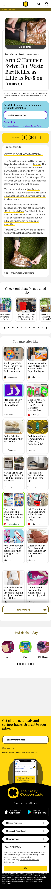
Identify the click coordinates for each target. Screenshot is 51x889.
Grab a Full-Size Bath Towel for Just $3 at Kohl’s (13, 439)
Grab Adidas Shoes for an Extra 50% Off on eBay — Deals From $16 (36, 440)
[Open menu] (10, 4)
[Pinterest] (31, 137)
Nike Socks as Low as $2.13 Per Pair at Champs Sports (13, 402)
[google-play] (37, 812)
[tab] (8, 327)
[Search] (38, 4)
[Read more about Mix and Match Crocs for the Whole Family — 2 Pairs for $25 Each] (37, 578)
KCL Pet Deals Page (14, 211)
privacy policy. (25, 857)
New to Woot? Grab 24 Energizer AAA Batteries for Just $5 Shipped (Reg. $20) (13, 550)
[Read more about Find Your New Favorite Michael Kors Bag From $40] (37, 463)
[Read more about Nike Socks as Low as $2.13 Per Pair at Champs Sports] (14, 390)
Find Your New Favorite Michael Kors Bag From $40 (35, 476)
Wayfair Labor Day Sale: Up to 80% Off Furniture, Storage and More (13, 476)
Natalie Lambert (14, 54)
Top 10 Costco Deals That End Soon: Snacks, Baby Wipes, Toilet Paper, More (13, 514)
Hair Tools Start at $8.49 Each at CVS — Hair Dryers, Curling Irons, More (36, 514)
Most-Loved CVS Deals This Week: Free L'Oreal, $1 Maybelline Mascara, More (36, 405)
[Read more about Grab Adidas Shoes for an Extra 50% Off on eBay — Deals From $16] (37, 427)
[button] (44, 823)
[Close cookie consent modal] (45, 847)
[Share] (38, 137)
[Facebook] (24, 137)
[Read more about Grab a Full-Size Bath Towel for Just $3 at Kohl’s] (14, 427)
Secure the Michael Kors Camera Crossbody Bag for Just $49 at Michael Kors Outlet (13, 592)
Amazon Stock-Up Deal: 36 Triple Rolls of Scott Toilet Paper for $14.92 (37, 367)
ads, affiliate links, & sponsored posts (25, 93)
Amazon (37, 164)
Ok (25, 868)
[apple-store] (13, 812)
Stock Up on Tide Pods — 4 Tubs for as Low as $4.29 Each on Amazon (13, 367)
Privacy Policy (36, 126)
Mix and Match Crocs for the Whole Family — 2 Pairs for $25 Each (36, 591)
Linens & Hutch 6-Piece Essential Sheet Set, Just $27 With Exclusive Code (37, 550)
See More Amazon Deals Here (19, 272)
